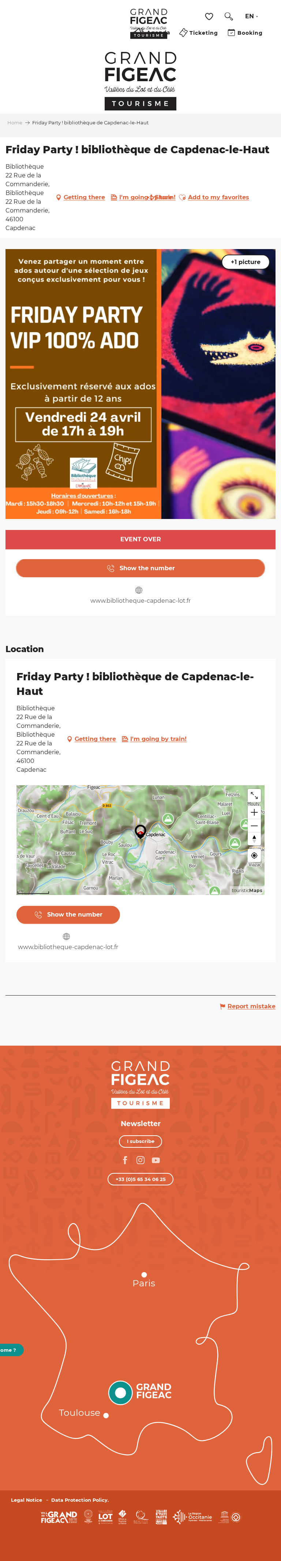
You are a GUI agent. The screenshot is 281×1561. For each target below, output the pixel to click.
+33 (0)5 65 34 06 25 (141, 1179)
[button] (229, 16)
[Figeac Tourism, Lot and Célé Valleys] (148, 29)
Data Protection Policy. (80, 1500)
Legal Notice (26, 1500)
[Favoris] (210, 17)
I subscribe (140, 1141)
